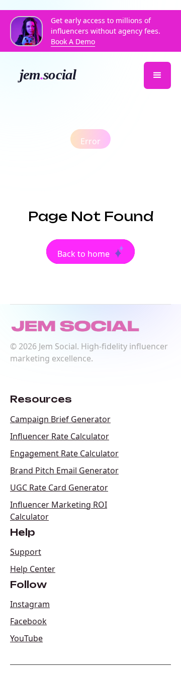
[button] (157, 75)
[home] (51, 75)
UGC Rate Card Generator (59, 487)
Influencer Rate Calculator (59, 436)
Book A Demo (73, 41)
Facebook (28, 621)
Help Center (32, 568)
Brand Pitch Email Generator (64, 470)
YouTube (26, 638)
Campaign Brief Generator (60, 419)
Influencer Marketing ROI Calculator (58, 510)
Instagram (30, 604)
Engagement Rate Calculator (64, 453)
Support (25, 551)
